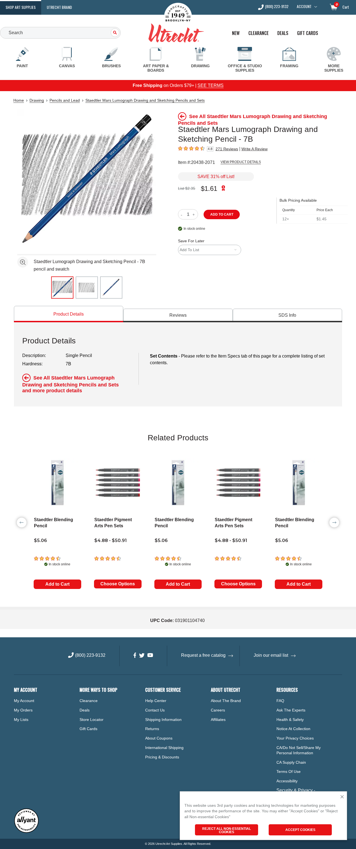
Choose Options (117, 583)
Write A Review (254, 149)
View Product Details (241, 162)
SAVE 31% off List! (215, 176)
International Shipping (164, 747)
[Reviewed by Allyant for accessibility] (26, 831)
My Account (24, 700)
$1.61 (209, 188)
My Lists (21, 719)
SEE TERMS (210, 85)
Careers (218, 710)
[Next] (334, 522)
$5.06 (40, 540)
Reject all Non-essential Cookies (226, 830)
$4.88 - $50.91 (110, 540)
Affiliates (218, 719)
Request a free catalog (203, 655)
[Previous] (22, 522)
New (235, 33)
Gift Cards (307, 33)
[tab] (68, 314)
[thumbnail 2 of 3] (87, 287)
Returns (152, 728)
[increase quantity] (194, 214)
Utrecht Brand (59, 7)
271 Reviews (227, 149)
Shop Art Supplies (21, 7)
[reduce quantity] (182, 214)
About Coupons (158, 738)
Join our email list (271, 655)
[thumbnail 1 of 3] (62, 287)
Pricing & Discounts (162, 757)
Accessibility (287, 781)
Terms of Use (288, 771)
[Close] (342, 797)
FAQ (280, 700)
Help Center (155, 700)
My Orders (23, 710)
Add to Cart (57, 584)
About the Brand (226, 700)
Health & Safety (290, 719)
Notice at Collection (293, 728)
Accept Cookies (300, 830)
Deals (282, 33)
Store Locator (91, 719)
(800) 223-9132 (276, 6)
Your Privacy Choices (295, 738)
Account (304, 6)
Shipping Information (163, 719)
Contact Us (155, 710)
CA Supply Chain (291, 762)
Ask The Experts (290, 710)
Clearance (258, 33)
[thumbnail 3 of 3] (111, 287)
